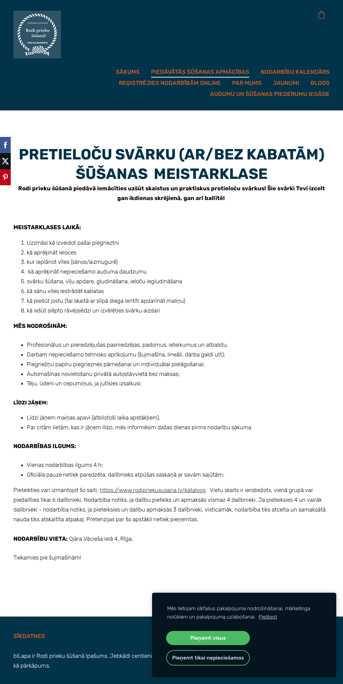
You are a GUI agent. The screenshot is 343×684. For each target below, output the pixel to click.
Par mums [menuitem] (247, 83)
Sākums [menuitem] (128, 71)
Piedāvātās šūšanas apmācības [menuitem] (200, 71)
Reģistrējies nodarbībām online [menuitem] (170, 83)
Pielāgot (268, 617)
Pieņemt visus (208, 638)
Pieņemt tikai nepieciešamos (208, 658)
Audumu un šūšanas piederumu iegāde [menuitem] (270, 94)
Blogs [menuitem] (320, 83)
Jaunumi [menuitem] (286, 83)
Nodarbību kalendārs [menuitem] (295, 71)
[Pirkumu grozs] (322, 15)
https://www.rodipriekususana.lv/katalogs (153, 490)
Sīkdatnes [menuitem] (29, 636)
